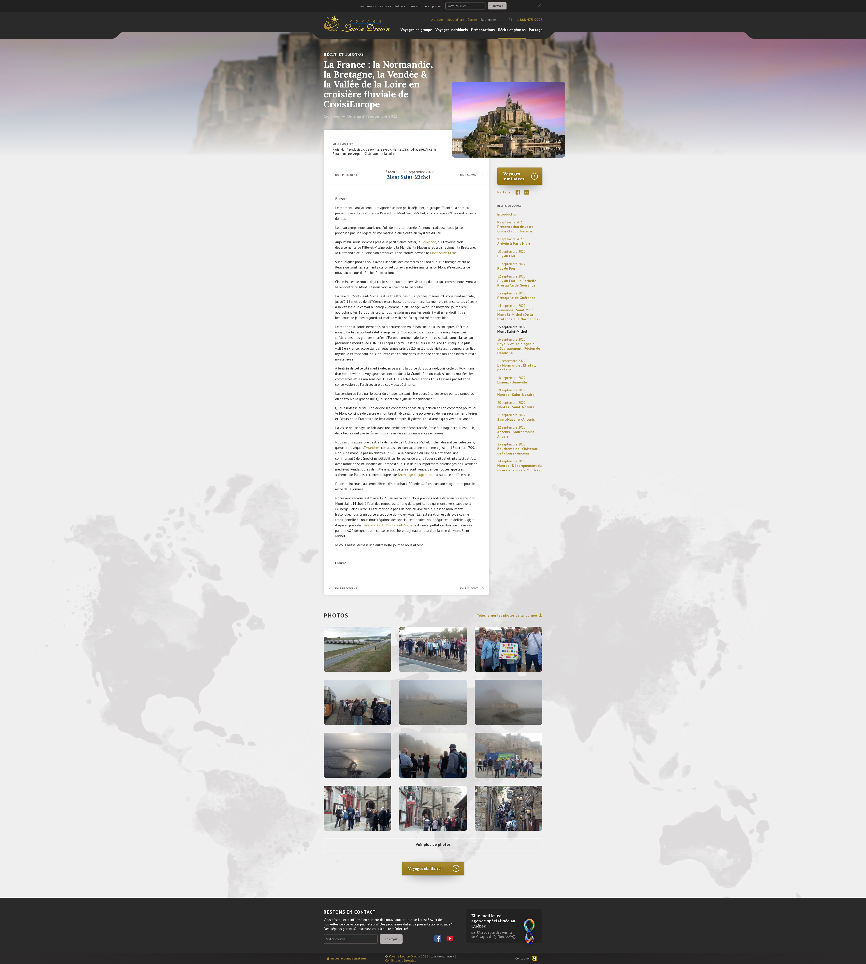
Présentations (483, 29)
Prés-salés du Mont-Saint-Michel (389, 525)
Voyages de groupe (416, 29)
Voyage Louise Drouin (404, 956)
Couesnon (428, 242)
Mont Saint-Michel (444, 252)
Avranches (372, 447)
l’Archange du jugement (415, 474)
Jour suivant (469, 175)
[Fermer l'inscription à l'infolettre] (539, 6)
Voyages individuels (451, 29)
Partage (535, 29)
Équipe (472, 20)
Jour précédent (346, 175)
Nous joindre (455, 20)
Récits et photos (512, 29)
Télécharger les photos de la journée (507, 615)
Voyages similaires (513, 176)
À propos (437, 20)
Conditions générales (400, 960)
